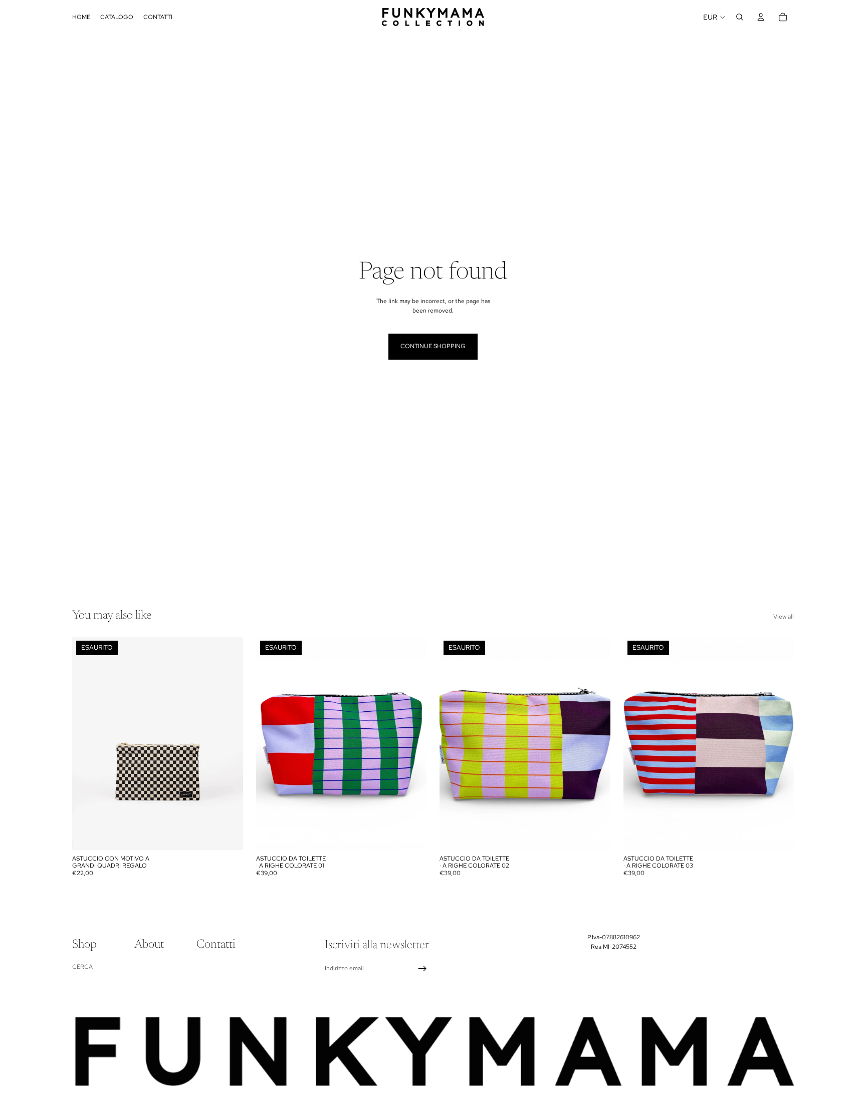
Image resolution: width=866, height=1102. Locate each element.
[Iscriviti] (422, 968)
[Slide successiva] (228, 743)
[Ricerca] (740, 17)
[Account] (761, 17)
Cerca (82, 967)
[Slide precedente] (87, 743)
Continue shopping (433, 346)
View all (783, 617)
